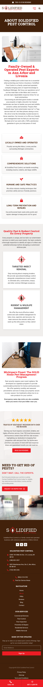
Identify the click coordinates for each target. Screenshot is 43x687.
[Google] (25, 544)
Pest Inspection (21, 622)
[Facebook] (17, 544)
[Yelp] (21, 544)
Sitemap (21, 675)
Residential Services (21, 628)
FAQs (21, 596)
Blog (21, 602)
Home (22, 590)
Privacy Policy (21, 672)
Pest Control (21, 619)
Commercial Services (21, 616)
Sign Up (21, 653)
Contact (21, 605)
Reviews (21, 599)
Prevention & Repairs (21, 625)
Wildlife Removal (21, 631)
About (22, 593)
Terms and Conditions (21, 678)
